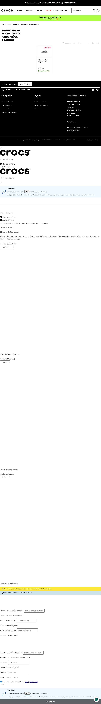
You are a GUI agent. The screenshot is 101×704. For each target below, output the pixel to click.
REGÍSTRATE (25, 84)
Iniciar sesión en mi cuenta (17, 90)
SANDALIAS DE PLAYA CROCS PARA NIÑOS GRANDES (23, 25)
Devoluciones (38, 109)
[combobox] (84, 10)
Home (3, 25)
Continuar (50, 702)
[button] (20, 10)
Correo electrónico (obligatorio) (11, 611)
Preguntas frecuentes (41, 105)
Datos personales (31, 682)
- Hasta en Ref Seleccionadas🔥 (50, 18)
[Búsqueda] (94, 10)
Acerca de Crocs (6, 102)
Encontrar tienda (7, 109)
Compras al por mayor (8, 112)
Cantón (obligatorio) (7, 359)
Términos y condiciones (25, 140)
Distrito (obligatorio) (7, 474)
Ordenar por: (67, 43)
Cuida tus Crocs (6, 105)
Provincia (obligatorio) (8, 244)
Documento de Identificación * (11, 653)
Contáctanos (71, 122)
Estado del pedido (40, 102)
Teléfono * (3, 672)
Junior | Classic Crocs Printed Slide (43, 61)
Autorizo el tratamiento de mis (20, 682)
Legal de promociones (39, 140)
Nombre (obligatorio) (7, 620)
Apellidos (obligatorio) (8, 630)
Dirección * (4, 662)
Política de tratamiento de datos (56, 140)
